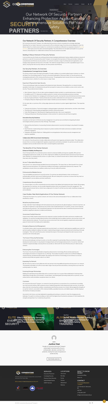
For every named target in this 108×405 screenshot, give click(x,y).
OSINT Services (48, 382)
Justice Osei (45, 31)
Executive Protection (49, 373)
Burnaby (63, 376)
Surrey (62, 378)
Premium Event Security (50, 378)
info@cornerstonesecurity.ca (84, 395)
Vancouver (63, 373)
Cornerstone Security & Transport (83, 383)
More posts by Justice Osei (54, 359)
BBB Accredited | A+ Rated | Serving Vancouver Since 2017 (26, 381)
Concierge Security (48, 376)
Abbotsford (63, 382)
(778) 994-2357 (81, 392)
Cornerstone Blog (81, 375)
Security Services (54, 9)
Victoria (62, 380)
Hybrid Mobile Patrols (49, 380)
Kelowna (63, 385)
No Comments (63, 31)
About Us (79, 377)
